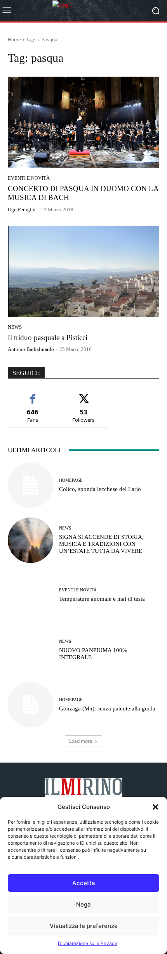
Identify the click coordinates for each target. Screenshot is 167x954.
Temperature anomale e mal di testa (102, 599)
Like (32, 395)
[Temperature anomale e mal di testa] (30, 595)
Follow (84, 395)
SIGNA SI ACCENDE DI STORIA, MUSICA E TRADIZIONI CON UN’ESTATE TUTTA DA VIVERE (101, 544)
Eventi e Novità (29, 178)
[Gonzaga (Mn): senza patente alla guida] (30, 705)
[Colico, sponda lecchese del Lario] (30, 485)
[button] (155, 807)
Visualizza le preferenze (84, 925)
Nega (83, 904)
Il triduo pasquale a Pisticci (47, 337)
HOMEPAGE (71, 480)
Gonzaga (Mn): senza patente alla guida (107, 708)
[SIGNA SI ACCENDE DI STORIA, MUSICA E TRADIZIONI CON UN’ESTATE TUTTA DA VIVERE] (30, 540)
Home (14, 39)
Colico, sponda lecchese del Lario (100, 489)
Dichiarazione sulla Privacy (87, 943)
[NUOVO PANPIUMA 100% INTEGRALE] (30, 650)
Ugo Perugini (22, 209)
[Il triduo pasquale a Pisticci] (83, 271)
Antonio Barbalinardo (31, 349)
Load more (80, 741)
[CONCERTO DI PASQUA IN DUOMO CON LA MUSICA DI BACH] (83, 122)
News (15, 327)
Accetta (83, 883)
